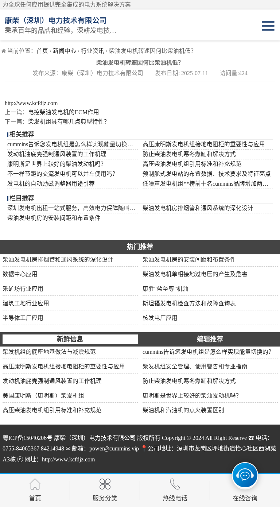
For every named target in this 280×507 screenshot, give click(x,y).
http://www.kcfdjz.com (31, 103)
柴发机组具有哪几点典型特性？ (69, 122)
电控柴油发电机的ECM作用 (63, 112)
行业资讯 (92, 51)
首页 (42, 51)
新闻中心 (64, 51)
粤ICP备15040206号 (27, 438)
